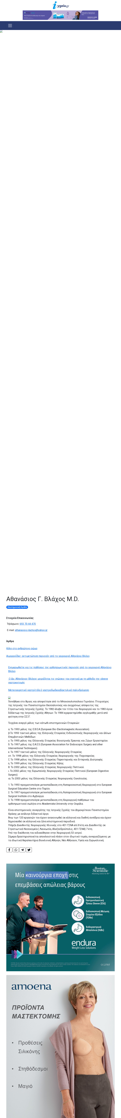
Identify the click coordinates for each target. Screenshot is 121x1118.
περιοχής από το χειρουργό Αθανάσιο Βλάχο (64, 656)
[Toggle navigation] (10, 25)
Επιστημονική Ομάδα (17, 607)
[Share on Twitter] (29, 849)
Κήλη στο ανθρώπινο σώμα (21, 648)
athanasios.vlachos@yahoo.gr (31, 630)
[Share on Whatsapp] (16, 849)
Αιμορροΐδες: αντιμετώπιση (22, 656)
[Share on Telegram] (22, 849)
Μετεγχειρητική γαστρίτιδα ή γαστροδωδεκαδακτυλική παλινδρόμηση (48, 690)
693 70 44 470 (28, 623)
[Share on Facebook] (9, 849)
